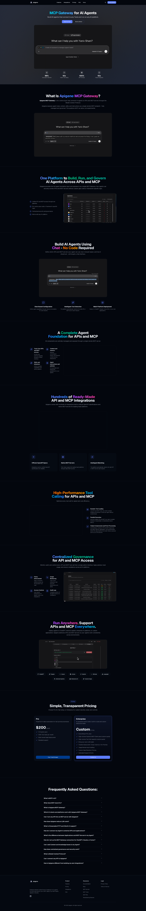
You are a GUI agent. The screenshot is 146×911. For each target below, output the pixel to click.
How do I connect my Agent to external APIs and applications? (64, 831)
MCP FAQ (85, 894)
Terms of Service (105, 886)
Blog (84, 886)
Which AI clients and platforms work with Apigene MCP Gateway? (65, 812)
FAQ (79, 2)
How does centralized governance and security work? (61, 849)
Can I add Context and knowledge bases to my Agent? (62, 844)
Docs (84, 2)
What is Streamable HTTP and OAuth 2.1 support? (60, 826)
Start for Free (67, 21)
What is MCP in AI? (50, 798)
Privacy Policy (104, 884)
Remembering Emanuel (88, 897)
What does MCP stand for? (53, 803)
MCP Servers (86, 889)
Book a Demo (111, 2)
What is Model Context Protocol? (55, 854)
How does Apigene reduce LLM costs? (56, 821)
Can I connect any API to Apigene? (55, 858)
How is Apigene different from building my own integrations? (64, 863)
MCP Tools (86, 892)
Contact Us (93, 757)
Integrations (67, 2)
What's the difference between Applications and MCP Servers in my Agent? (69, 835)
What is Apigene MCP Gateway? (54, 807)
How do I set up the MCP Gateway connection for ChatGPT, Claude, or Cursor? (69, 840)
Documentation (87, 884)
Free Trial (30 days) (53, 757)
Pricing (74, 2)
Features (59, 2)
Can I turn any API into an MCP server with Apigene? (61, 817)
